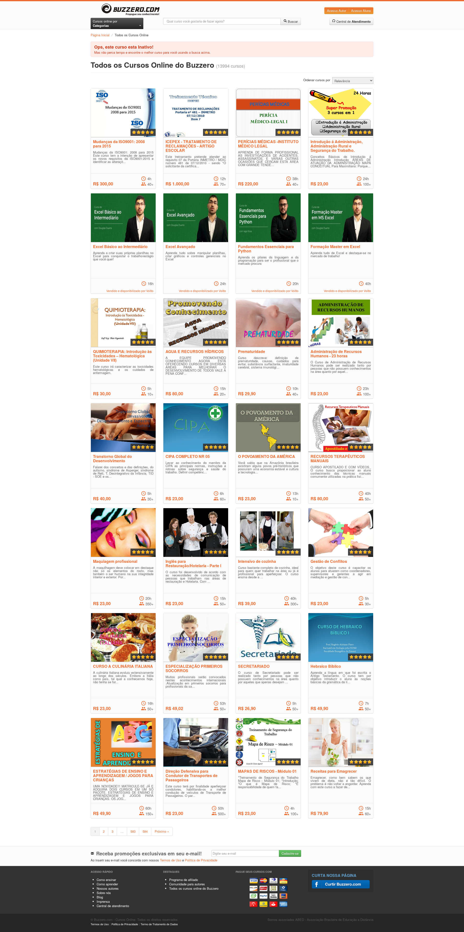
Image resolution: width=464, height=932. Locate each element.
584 (145, 831)
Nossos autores (108, 888)
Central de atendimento (113, 905)
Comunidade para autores (187, 884)
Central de (353, 21)
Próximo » (162, 831)
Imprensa (103, 901)
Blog (100, 897)
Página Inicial (100, 35)
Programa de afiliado (183, 879)
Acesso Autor (336, 10)
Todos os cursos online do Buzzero (193, 888)
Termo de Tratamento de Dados (159, 924)
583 (133, 831)
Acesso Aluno (361, 10)
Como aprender (107, 884)
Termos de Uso (170, 860)
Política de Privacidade (201, 860)
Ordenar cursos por (316, 80)
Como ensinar (106, 879)
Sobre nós (104, 892)
